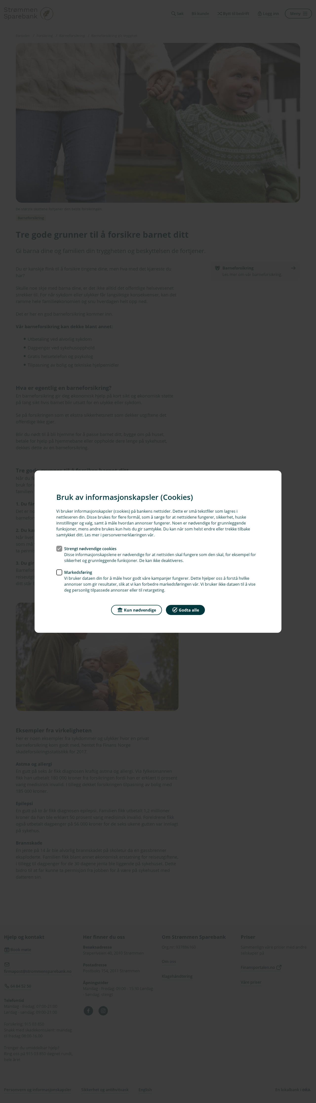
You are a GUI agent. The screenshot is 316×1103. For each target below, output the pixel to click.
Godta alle (189, 610)
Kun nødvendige (140, 610)
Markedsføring (78, 572)
